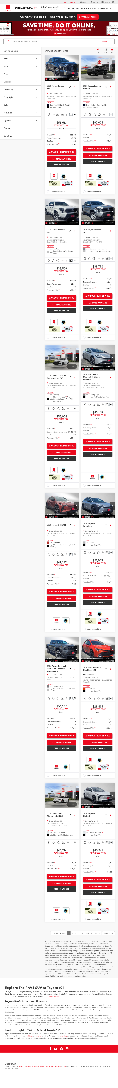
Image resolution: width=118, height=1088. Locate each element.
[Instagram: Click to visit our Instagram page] (67, 1049)
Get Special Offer (88, 17)
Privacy (34, 1066)
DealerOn (22, 1066)
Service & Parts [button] (103, 8)
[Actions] (74, 87)
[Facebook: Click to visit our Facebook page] (50, 1049)
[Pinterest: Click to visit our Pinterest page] (61, 1049)
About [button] (112, 8)
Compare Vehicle (58, 191)
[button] (76, 68)
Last (96, 933)
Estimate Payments (61, 158)
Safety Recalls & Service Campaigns (49, 1066)
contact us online (52, 996)
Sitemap (28, 1066)
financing (63, 1036)
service (38, 1036)
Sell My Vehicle (61, 164)
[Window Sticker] (74, 114)
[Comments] (70, 114)
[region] (61, 139)
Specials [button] (93, 8)
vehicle (29, 1036)
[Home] (64, 8)
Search (104, 41)
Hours (64, 1066)
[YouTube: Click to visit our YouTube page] (55, 1049)
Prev (63, 933)
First (55, 933)
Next (88, 933)
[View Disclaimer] (66, 114)
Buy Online (85, 8)
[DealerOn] (11, 1063)
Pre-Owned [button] (75, 8)
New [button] (68, 8)
